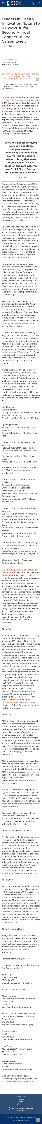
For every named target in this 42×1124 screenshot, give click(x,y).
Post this (22, 177)
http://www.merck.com (13, 702)
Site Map (15, 1117)
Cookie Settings (30, 1117)
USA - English (7, 46)
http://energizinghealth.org (15, 545)
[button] (33, 3)
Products (21, 1099)
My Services (20, 1104)
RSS (22, 1117)
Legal (8, 1117)
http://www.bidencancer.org (23, 873)
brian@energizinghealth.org (20, 1081)
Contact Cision (21, 1097)
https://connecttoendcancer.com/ (18, 551)
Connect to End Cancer (15, 100)
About (21, 1101)
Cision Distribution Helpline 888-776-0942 (21, 1109)
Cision (24, 1121)
